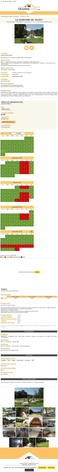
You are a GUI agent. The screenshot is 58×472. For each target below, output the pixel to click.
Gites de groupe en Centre (6, 16)
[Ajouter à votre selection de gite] (31, 49)
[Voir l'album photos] (26, 49)
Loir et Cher (16, 16)
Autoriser (37, 272)
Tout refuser (51, 467)
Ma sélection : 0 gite (9, 1)
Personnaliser (29, 470)
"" (3, 360)
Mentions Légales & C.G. (29, 464)
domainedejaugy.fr (5, 127)
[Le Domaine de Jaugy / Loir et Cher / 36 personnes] (29, 43)
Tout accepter (42, 467)
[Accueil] (29, 7)
